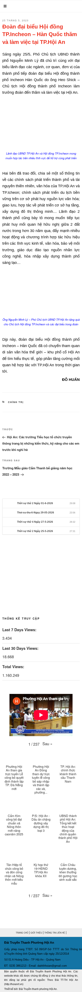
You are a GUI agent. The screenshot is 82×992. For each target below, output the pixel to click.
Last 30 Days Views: (21, 648)
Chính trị (16, 402)
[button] (47, 743)
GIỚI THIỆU (36, 932)
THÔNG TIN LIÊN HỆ (54, 932)
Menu (12, 6)
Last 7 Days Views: (19, 629)
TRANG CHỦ (22, 932)
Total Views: (13, 666)
